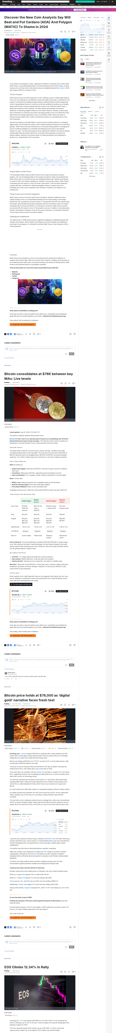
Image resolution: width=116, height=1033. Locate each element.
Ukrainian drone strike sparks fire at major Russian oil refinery (94, 72)
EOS (21, 1020)
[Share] (61, 32)
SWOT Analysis (98, 6)
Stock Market (37, 6)
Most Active (83, 111)
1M (18, 152)
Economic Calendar (54, 4)
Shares (103, 17)
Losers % (97, 111)
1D (12, 152)
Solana (12, 881)
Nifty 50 (82, 34)
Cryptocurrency (60, 6)
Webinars (83, 142)
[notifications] (109, 1)
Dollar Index (83, 49)
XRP (45, 852)
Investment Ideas (89, 6)
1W (15, 152)
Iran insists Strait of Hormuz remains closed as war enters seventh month (94, 87)
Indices (89, 17)
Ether (23, 874)
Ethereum (34, 854)
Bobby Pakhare (11, 672)
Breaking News (19, 6)
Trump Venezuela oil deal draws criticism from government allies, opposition (93, 79)
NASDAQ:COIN (50, 839)
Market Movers (85, 107)
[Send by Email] (34, 334)
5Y (26, 152)
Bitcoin (12, 439)
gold (18, 758)
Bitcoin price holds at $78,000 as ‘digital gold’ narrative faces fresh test (95, 94)
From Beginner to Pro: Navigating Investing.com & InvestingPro (92, 147)
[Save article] (65, 32)
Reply (7, 678)
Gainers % (90, 111)
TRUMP (47, 888)
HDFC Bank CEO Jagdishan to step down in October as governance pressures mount (94, 64)
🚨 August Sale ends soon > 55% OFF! (85, 1)
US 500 (82, 44)
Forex (25, 6)
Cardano (62, 88)
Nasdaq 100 (40, 772)
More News (92, 100)
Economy (54, 6)
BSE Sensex (83, 37)
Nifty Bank (82, 39)
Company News (76, 6)
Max (29, 152)
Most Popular (12, 6)
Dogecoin (27, 888)
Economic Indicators (46, 6)
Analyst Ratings (106, 6)
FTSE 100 (82, 47)
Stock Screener (63, 4)
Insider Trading (68, 6)
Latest (5, 6)
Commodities (30, 6)
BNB (28, 881)
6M (21, 152)
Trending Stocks (85, 157)
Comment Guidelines (9, 358)
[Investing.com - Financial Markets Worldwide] (9, 1)
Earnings (83, 6)
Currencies (83, 17)
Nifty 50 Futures (84, 42)
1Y (23, 152)
